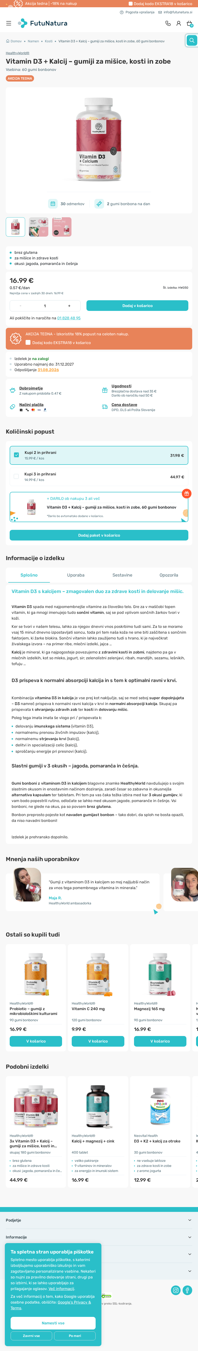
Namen (33, 41)
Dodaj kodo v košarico (163, 3)
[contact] (168, 23)
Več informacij (61, 1288)
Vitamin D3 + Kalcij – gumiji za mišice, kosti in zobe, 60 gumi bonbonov (111, 41)
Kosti (48, 41)
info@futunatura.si (178, 12)
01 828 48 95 (69, 318)
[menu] (10, 23)
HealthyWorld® (17, 53)
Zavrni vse (31, 1336)
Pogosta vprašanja (140, 12)
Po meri (75, 1336)
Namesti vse (53, 1323)
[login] (179, 23)
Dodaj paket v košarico (99, 535)
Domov (16, 41)
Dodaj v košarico (137, 305)
